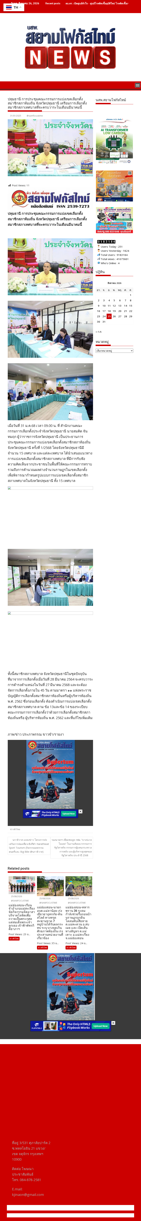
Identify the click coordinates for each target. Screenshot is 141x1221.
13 (119, 305)
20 (119, 311)
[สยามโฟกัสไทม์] (11, 85)
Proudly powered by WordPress (47, 1215)
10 (104, 305)
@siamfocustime (35, 115)
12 (114, 305)
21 (125, 311)
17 (104, 311)
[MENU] (137, 85)
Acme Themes (104, 1215)
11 (109, 305)
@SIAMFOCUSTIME (19, 900)
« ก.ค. (99, 331)
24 (104, 316)
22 (130, 311)
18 (109, 311)
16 (98, 311)
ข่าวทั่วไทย (15, 829)
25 (109, 316)
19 (114, 311)
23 (98, 316)
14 (125, 305)
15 (130, 305)
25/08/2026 (16, 896)
